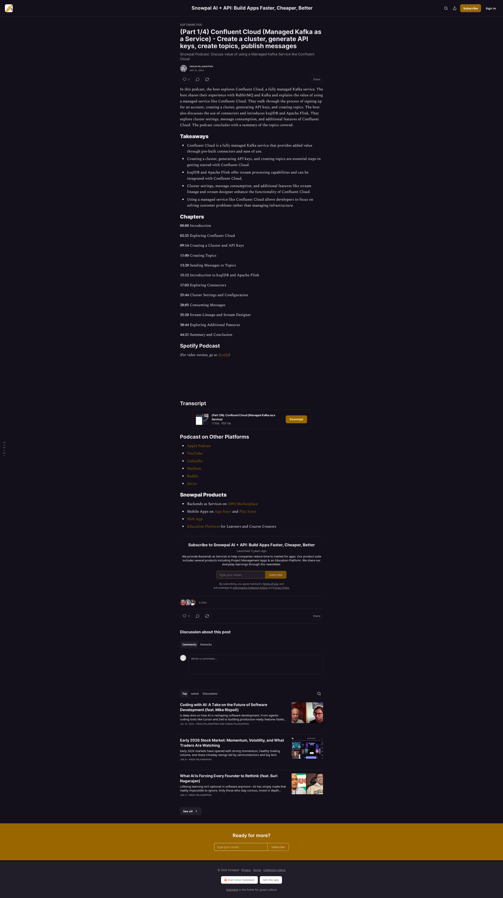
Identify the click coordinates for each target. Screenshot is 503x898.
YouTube (194, 453)
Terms (257, 870)
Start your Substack (241, 880)
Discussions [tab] (210, 693)
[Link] (174, 136)
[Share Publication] (455, 8)
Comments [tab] (189, 644)
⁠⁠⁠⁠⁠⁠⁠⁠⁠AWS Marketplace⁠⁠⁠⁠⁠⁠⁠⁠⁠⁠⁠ (243, 504)
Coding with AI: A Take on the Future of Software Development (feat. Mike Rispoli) (223, 707)
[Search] (446, 8)
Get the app (271, 880)
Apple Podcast (199, 446)
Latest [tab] (195, 693)
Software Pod (191, 24)
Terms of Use (270, 584)
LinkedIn (194, 461)
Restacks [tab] (206, 644)
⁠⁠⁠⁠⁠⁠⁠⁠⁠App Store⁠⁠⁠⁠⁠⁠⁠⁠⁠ (223, 511)
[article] (251, 717)
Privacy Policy (281, 587)
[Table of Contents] (4, 449)
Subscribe (470, 8)
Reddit (192, 476)
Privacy (246, 870)
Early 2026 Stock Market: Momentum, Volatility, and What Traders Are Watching (232, 743)
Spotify (223, 355)
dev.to (192, 484)
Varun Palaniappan (201, 66)
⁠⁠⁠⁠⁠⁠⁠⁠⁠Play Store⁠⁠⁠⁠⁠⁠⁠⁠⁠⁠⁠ (247, 511)
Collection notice (274, 870)
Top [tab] (184, 693)
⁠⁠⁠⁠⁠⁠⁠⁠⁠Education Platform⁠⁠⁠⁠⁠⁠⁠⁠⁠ (203, 526)
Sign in (491, 8)
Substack (232, 890)
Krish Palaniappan (207, 724)
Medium (194, 468)
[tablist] (197, 644)
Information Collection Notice (250, 587)
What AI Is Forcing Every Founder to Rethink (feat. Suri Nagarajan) (228, 778)
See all (188, 811)
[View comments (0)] (198, 79)
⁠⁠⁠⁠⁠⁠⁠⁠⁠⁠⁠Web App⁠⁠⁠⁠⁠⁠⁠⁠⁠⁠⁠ (195, 519)
